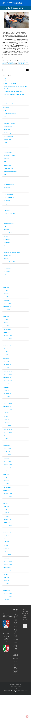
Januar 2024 (6, 367)
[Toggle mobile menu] (28, 2)
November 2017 (7, 529)
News (5, 63)
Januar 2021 (6, 445)
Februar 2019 (7, 487)
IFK (4, 181)
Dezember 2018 (7, 493)
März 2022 (6, 422)
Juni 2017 (6, 542)
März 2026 (6, 297)
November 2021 (7, 432)
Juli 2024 (5, 348)
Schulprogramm (7, 239)
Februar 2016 (7, 587)
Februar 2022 (7, 425)
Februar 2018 (7, 519)
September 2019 (7, 467)
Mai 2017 (5, 545)
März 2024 (6, 361)
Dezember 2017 (7, 525)
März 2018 (6, 516)
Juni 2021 (6, 438)
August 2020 (6, 451)
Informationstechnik (8, 191)
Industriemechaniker (8, 184)
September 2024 (7, 345)
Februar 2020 (7, 455)
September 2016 (7, 571)
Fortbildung (10, 62)
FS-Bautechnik (7, 165)
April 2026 (6, 293)
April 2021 (6, 442)
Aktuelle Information (8, 104)
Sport (4, 245)
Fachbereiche (7, 149)
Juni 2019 (6, 474)
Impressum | (13, 684)
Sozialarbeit (6, 242)
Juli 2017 (5, 538)
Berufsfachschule (7, 126)
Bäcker (5, 116)
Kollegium (6, 203)
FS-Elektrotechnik (8, 168)
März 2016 (6, 584)
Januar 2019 (6, 490)
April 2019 (6, 480)
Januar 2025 (6, 332)
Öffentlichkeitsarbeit (8, 223)
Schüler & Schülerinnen (9, 232)
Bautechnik (6, 120)
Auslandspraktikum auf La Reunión (12, 91)
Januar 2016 (6, 590)
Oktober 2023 (7, 377)
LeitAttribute (16, 62)
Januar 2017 (6, 558)
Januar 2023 (6, 397)
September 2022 (7, 409)
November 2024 (7, 338)
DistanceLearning (8, 136)
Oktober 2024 (7, 342)
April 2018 (6, 513)
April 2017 (6, 548)
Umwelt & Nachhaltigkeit (9, 262)
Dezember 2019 (7, 461)
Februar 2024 (7, 364)
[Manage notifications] (27, 716)
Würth (22, 63)
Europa (5, 142)
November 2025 (7, 303)
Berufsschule (6, 129)
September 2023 (7, 380)
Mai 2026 (5, 290)
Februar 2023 (7, 393)
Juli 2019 (5, 471)
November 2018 (7, 496)
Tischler (5, 258)
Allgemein (6, 107)
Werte (5, 265)
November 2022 (7, 403)
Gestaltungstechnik (8, 178)
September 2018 (7, 500)
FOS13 (5, 162)
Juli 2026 (5, 284)
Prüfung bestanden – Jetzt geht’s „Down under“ (15, 619)
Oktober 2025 (7, 306)
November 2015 (7, 596)
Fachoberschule (7, 152)
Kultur (5, 207)
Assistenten (6, 110)
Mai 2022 (5, 416)
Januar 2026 (6, 300)
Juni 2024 (6, 351)
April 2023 (6, 390)
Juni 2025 (6, 316)
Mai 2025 (5, 319)
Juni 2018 (6, 506)
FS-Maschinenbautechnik (10, 171)
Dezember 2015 (7, 593)
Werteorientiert (7, 268)
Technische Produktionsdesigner (11, 252)
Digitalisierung (7, 133)
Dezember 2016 (7, 561)
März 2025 (6, 326)
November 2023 (7, 374)
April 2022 (6, 419)
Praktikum (6, 229)
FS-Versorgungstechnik (9, 174)
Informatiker (6, 187)
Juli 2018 (5, 503)
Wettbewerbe (6, 271)
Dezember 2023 (7, 371)
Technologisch (10, 63)
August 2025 (6, 309)
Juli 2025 (5, 313)
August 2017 (6, 535)
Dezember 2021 (7, 429)
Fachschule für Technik (9, 155)
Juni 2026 (6, 287)
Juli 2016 (5, 574)
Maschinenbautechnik (9, 213)
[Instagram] (25, 626)
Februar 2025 (7, 329)
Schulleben (6, 236)
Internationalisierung (8, 194)
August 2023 (6, 384)
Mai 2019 (5, 477)
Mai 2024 (5, 355)
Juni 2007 (6, 600)
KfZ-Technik (6, 200)
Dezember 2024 (7, 335)
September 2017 (7, 532)
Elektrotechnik (7, 139)
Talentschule (6, 249)
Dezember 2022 (7, 400)
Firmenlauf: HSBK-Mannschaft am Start (13, 94)
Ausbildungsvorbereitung (9, 113)
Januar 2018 (6, 522)
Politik (5, 226)
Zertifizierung (6, 274)
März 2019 (6, 484)
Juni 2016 (6, 577)
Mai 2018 (5, 509)
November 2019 (7, 464)
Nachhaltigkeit (7, 216)
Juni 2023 (6, 387)
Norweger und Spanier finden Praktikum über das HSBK (15, 644)
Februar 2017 (7, 554)
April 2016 (6, 580)
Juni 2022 (6, 413)
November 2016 (7, 564)
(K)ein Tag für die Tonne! (9, 83)
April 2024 (6, 358)
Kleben (19, 63)
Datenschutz (18, 684)
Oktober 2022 (7, 406)
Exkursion (6, 145)
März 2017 (6, 551)
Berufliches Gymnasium (9, 123)
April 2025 (6, 322)
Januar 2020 (6, 458)
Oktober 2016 (7, 567)
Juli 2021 (5, 435)
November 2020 (7, 448)
